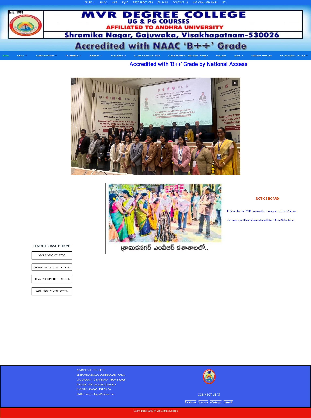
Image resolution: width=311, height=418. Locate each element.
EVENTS (238, 55)
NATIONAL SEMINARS (205, 2)
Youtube (203, 402)
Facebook (190, 402)
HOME (5, 55)
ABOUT (20, 55)
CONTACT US (180, 2)
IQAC (125, 2)
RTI (224, 2)
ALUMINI (163, 2)
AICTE (88, 2)
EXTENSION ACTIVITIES (292, 55)
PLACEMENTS (118, 55)
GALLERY (221, 55)
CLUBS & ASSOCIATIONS (147, 55)
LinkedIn (228, 402)
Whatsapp (215, 402)
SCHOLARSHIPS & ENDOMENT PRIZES (188, 55)
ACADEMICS (72, 55)
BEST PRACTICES (143, 2)
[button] (235, 83)
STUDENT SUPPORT (261, 55)
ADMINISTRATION (45, 55)
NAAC (103, 2)
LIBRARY (94, 55)
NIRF (114, 2)
